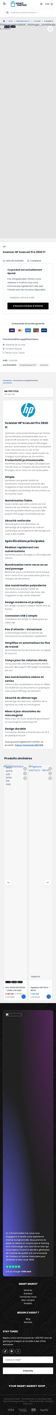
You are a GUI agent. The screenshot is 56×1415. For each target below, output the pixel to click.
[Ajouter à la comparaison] (25, 773)
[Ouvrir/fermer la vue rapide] (25, 778)
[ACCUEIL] (4, 21)
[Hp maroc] (28, 410)
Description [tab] (7, 380)
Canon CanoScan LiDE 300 (29, 745)
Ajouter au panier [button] (23, 996)
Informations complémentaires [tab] (25, 380)
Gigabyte (35, 976)
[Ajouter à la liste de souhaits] (25, 769)
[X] (18, 1351)
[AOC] (10, 870)
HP (4, 246)
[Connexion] (41, 4)
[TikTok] (5, 1351)
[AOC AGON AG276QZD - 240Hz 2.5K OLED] (15, 872)
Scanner (44, 365)
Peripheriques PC (28, 365)
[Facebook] (11, 1351)
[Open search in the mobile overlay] (28, 12)
